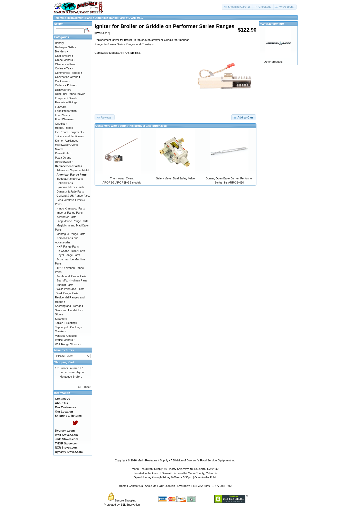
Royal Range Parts (68, 255)
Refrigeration (64, 161)
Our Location (167, 485)
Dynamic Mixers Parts (70, 187)
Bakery (59, 42)
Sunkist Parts (65, 284)
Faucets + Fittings (66, 102)
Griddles (61, 123)
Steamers (61, 318)
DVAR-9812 (135, 17)
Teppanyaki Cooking (68, 327)
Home (60, 17)
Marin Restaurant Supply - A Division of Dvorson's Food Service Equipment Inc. (186, 460)
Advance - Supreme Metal (73, 170)
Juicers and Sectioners (69, 136)
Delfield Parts (65, 183)
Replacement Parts (79, 17)
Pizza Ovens (63, 157)
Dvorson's (183, 485)
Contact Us (136, 485)
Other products (273, 61)
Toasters (60, 331)
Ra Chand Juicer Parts (71, 250)
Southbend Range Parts (71, 276)
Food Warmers (64, 119)
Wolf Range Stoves (68, 344)
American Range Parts (110, 17)
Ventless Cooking (66, 335)
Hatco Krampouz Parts (71, 208)
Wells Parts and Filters (71, 288)
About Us (150, 485)
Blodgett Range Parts (70, 178)
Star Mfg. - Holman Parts (72, 280)
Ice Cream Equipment (69, 132)
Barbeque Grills (65, 47)
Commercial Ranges (68, 72)
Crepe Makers (65, 59)
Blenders (61, 51)
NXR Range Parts (68, 246)
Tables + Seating (66, 322)
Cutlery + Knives (66, 85)
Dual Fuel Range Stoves (70, 93)
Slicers (59, 314)
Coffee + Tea (64, 68)
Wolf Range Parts (67, 293)
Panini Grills (63, 153)
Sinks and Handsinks (69, 310)
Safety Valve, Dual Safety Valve (175, 178)
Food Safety (62, 115)
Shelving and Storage (69, 305)
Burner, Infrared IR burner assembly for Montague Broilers (72, 372)
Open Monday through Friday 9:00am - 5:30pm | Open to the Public (175, 477)
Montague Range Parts (71, 233)
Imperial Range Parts (70, 212)
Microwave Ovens (66, 144)
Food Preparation (66, 110)
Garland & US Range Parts (73, 195)
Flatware (61, 106)
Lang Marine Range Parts (72, 221)
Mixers (59, 149)
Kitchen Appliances (66, 140)
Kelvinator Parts (66, 216)
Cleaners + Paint (65, 64)
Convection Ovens (67, 76)
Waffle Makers (65, 339)
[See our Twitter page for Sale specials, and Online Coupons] (75, 426)
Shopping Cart (64, 362)
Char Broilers (64, 55)
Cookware (62, 81)
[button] (237, 7)
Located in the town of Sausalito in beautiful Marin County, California (175, 473)
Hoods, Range (64, 127)
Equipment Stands (66, 98)
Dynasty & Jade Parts (70, 191)
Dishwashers (63, 89)
